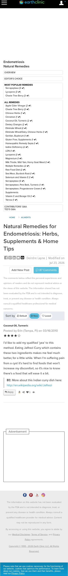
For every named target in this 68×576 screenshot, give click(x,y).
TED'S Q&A (9, 209)
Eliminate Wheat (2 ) (16, 128)
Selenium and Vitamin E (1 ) (20, 177)
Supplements (12, 192)
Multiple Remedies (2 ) (17, 166)
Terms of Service (39, 534)
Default (23, 316)
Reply (10, 392)
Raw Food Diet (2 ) (16, 169)
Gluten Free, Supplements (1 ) (21, 139)
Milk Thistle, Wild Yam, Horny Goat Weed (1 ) (28, 162)
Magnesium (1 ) (14, 158)
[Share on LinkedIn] (14, 258)
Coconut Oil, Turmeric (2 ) (19, 120)
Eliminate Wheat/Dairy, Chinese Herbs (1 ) (27, 132)
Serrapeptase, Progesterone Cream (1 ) (25, 188)
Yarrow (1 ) (11, 200)
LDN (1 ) (10, 151)
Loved (47, 316)
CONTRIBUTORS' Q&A (15, 206)
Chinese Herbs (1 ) (15, 113)
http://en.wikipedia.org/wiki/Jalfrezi (29, 385)
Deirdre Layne (35, 258)
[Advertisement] (34, 458)
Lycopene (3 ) (13, 92)
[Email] (19, 258)
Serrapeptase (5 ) (15, 88)
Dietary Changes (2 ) (17, 124)
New (35, 316)
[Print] (22, 258)
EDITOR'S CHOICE (13, 78)
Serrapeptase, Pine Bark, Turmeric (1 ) (25, 184)
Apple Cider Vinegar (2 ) (18, 105)
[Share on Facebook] (6, 258)
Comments (48, 270)
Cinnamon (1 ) (13, 117)
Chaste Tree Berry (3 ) (17, 95)
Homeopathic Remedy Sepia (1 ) (22, 143)
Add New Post (20, 270)
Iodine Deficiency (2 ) (17, 147)
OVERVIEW (9, 72)
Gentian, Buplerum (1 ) (17, 135)
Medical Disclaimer (21, 534)
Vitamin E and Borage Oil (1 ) (20, 196)
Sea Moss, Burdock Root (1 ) (20, 173)
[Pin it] (10, 258)
